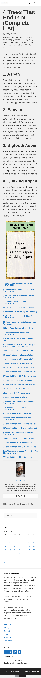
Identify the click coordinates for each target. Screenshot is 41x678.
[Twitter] (22, 496)
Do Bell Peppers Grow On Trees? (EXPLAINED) (16, 333)
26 (15, 553)
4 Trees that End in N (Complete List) (18, 443)
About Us (7, 625)
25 (10, 553)
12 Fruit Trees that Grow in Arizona (17, 397)
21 (24, 550)
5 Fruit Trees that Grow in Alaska (16, 393)
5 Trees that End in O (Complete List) (18, 363)
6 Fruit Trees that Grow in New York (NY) (19, 368)
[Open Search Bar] (29, 3)
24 (5, 553)
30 (34, 553)
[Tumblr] (24, 496)
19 (15, 550)
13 (19, 546)
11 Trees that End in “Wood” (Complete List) (19, 339)
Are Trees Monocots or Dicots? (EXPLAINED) (15, 408)
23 (34, 550)
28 (24, 553)
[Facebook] (16, 496)
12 (15, 546)
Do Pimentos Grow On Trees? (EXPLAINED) (15, 302)
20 (20, 550)
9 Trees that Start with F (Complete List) (19, 384)
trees (16, 504)
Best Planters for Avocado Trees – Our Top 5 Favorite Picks (20, 452)
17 (5, 550)
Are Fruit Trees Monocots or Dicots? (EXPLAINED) (18, 284)
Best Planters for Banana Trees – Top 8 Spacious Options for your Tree (19, 345)
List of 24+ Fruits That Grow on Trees (18, 438)
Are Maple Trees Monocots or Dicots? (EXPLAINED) (18, 402)
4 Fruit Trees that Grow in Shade (16, 389)
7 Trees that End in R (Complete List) (18, 359)
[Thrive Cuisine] (4, 3)
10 (5, 546)
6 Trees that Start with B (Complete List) (19, 424)
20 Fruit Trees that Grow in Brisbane (18, 380)
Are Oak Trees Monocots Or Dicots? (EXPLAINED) (17, 317)
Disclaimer (8, 641)
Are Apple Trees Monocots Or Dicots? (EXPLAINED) (18, 296)
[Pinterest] (19, 496)
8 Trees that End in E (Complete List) (18, 414)
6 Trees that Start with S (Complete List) (19, 372)
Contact (7, 631)
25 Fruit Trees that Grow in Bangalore (18, 351)
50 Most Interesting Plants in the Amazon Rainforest (20, 323)
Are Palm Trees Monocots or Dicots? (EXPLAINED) (18, 433)
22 (29, 550)
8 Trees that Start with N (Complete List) (19, 457)
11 (10, 546)
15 (29, 546)
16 (34, 546)
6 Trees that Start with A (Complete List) (19, 376)
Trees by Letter (27, 504)
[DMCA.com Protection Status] (20, 676)
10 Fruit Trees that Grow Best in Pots (18, 328)
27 (19, 553)
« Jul (5, 563)
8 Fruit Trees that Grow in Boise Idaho (18, 308)
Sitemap (7, 628)
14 (24, 546)
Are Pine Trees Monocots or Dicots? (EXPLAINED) (18, 419)
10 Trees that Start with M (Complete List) (20, 428)
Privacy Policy (9, 637)
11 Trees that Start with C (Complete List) (20, 312)
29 (29, 553)
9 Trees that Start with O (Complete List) (19, 447)
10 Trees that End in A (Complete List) (18, 355)
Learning (9, 504)
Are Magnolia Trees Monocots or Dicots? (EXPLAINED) (19, 290)
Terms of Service (10, 634)
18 (10, 550)
